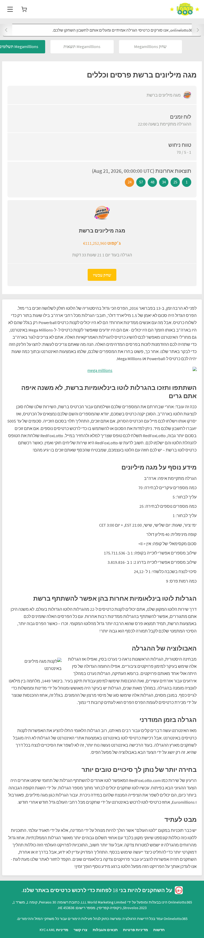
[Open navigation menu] (10, 9)
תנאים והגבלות (105, 929)
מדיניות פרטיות (135, 929)
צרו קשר (80, 929)
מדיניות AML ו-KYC (54, 929)
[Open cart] (24, 9)
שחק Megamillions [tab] (150, 46)
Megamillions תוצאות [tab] (81, 46)
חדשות (159, 929)
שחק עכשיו (102, 275)
